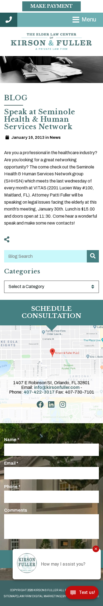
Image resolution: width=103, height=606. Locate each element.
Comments (15, 510)
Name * (11, 439)
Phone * (12, 486)
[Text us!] (82, 594)
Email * (11, 463)
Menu (89, 19)
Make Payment (51, 6)
